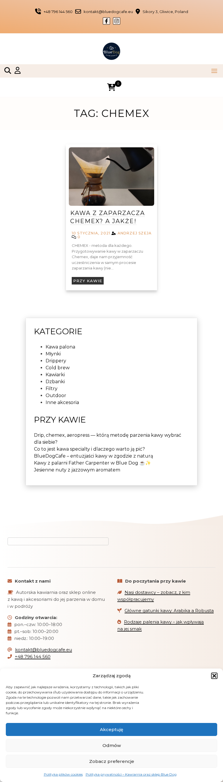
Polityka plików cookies (63, 774)
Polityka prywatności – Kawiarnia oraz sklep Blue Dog (131, 774)
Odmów (111, 745)
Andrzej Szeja (135, 233)
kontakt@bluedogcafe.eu (43, 649)
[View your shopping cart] (111, 87)
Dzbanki (55, 381)
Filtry (51, 388)
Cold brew (58, 367)
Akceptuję (111, 729)
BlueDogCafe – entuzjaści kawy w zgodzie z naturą (93, 456)
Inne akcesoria (62, 402)
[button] (214, 676)
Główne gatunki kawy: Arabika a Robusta (169, 610)
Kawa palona (60, 347)
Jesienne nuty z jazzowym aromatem (77, 470)
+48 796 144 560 (33, 656)
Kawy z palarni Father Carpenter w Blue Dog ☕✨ (92, 463)
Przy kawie (87, 280)
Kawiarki (55, 374)
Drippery (56, 361)
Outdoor (56, 395)
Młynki (53, 354)
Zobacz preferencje (111, 761)
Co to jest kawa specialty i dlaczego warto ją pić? (89, 449)
